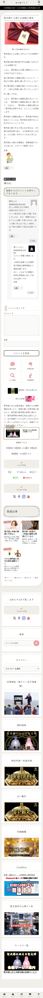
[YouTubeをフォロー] (28, 496)
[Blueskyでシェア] (26, 704)
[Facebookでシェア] (7, 710)
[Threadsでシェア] (16, 710)
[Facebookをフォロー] (19, 496)
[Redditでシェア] (26, 710)
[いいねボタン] (7, 168)
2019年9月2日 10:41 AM (17, 204)
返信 (33, 241)
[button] (36, 643)
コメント (8, 313)
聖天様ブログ (21, 2)
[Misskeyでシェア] (35, 704)
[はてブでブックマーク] (35, 710)
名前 (5, 340)
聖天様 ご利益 (10, 179)
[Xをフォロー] (14, 496)
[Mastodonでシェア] (16, 704)
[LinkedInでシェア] (26, 715)
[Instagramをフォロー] (24, 496)
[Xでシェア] (7, 704)
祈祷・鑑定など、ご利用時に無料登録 (19, 875)
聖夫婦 (8, 183)
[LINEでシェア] (7, 715)
